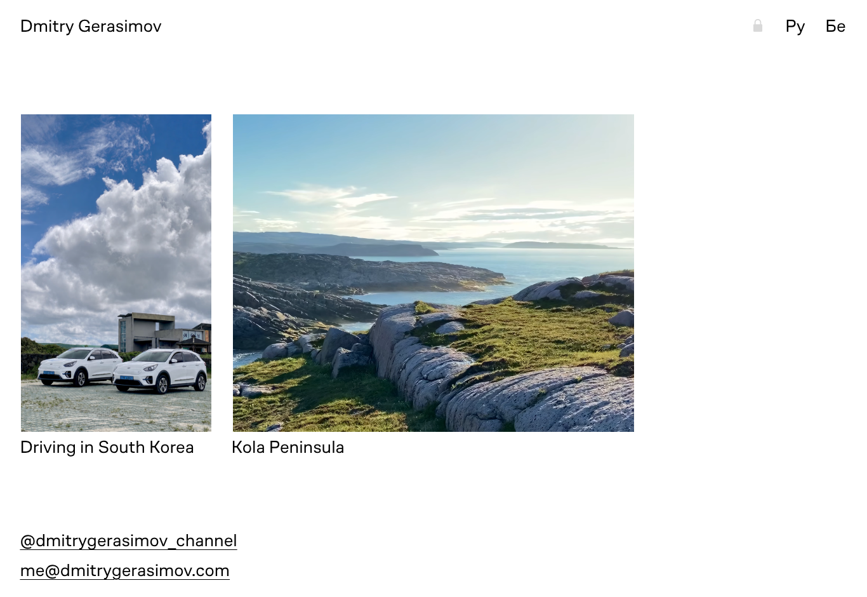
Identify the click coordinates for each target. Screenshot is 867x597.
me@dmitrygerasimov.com (125, 570)
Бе (835, 26)
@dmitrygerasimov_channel (128, 540)
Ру (795, 26)
